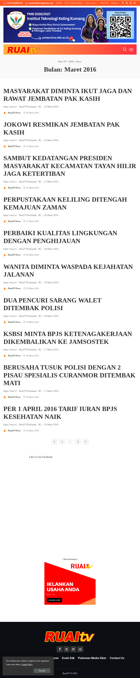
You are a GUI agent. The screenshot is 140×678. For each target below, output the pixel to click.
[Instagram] (131, 3)
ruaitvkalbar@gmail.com (40, 3)
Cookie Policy (27, 664)
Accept (42, 670)
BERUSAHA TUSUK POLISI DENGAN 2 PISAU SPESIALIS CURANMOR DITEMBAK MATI (69, 375)
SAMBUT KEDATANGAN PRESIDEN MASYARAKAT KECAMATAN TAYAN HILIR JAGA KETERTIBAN (69, 165)
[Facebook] (123, 3)
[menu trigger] (130, 49)
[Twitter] (127, 3)
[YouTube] (135, 3)
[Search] (125, 49)
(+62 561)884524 (14, 3)
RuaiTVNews (14, 113)
